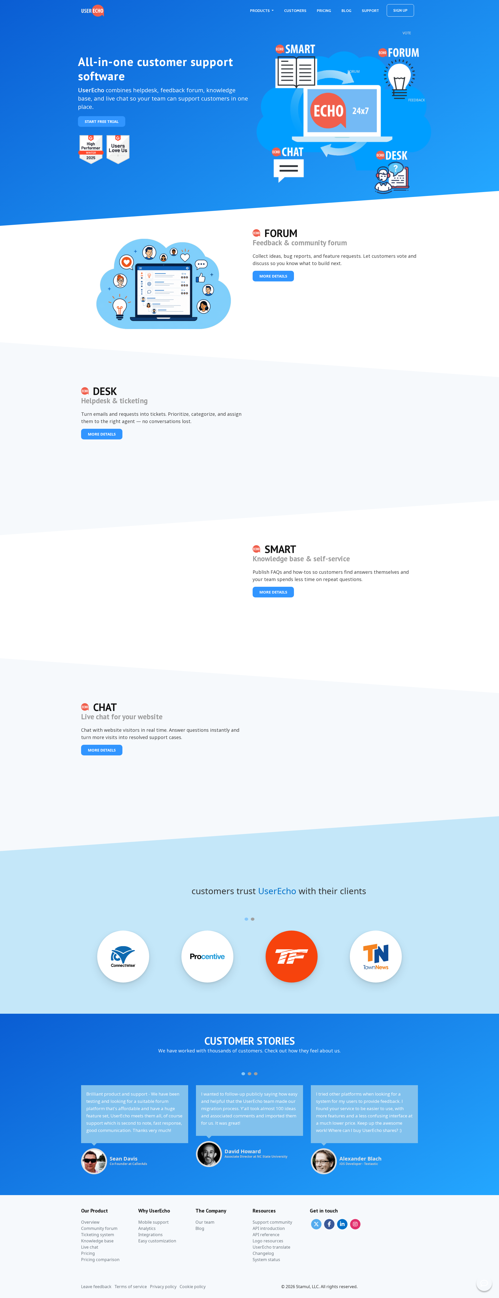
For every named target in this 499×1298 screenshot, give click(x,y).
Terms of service (131, 1286)
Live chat (89, 1247)
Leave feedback (96, 1286)
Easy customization (157, 1241)
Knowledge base (97, 1241)
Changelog (263, 1253)
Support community (272, 1222)
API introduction (269, 1228)
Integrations (150, 1234)
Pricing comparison (100, 1259)
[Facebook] (329, 1224)
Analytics (147, 1228)
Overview (90, 1222)
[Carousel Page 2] (252, 919)
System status (266, 1259)
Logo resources (268, 1241)
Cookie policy (193, 1286)
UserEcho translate (271, 1247)
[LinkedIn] (342, 1224)
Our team (204, 1222)
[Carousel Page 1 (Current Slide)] (246, 919)
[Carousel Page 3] (256, 1073)
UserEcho (277, 891)
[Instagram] (355, 1224)
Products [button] (260, 10)
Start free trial (102, 121)
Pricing (324, 10)
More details (273, 276)
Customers (295, 10)
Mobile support (153, 1222)
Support (370, 10)
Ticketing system (97, 1234)
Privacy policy (163, 1286)
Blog (346, 10)
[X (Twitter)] (316, 1224)
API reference (266, 1234)
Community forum (99, 1228)
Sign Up (400, 10)
